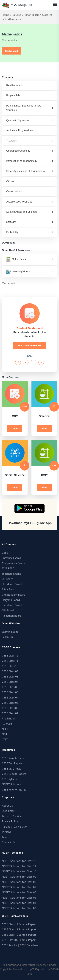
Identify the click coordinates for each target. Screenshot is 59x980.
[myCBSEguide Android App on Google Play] (29, 508)
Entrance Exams (11, 558)
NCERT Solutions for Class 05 (19, 897)
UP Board (7, 579)
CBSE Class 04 (10, 697)
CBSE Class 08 (10, 676)
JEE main (7, 724)
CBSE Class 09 (10, 671)
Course (17, 15)
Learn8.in (7, 637)
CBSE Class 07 (10, 682)
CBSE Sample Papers (14, 758)
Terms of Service (12, 816)
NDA (4, 734)
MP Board (8, 610)
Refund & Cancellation (15, 826)
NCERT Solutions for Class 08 (19, 882)
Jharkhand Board (12, 605)
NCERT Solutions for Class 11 (19, 866)
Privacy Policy (10, 821)
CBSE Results (9, 945)
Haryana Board (11, 600)
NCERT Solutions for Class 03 (19, 908)
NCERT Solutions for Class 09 (19, 876)
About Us (7, 805)
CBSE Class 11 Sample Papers (19, 929)
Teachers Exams (11, 573)
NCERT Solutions (12, 784)
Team (5, 837)
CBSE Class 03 (10, 703)
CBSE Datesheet (29, 945)
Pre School (8, 718)
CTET (5, 739)
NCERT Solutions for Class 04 (19, 903)
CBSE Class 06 (10, 687)
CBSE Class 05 (10, 692)
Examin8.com (10, 631)
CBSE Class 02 (10, 708)
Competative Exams (13, 563)
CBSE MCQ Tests (11, 768)
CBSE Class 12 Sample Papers (19, 924)
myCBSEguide (21, 5)
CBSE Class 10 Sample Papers (19, 934)
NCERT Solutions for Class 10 (19, 871)
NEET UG (7, 729)
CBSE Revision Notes (14, 789)
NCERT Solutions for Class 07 (19, 887)
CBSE (5, 552)
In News (6, 832)
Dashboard (11, 50)
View (15, 428)
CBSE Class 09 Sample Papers (19, 940)
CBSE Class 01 (10, 713)
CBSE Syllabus (10, 779)
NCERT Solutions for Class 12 (19, 861)
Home (5, 15)
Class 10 (47, 15)
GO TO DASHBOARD (29, 345)
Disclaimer (8, 811)
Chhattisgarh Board (13, 594)
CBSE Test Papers (12, 763)
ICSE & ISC (8, 568)
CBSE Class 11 (10, 661)
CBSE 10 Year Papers (14, 774)
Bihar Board (32, 15)
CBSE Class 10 (10, 666)
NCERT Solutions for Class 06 (19, 892)
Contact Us (8, 842)
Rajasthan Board (12, 615)
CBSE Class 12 (10, 655)
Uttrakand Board (12, 584)
